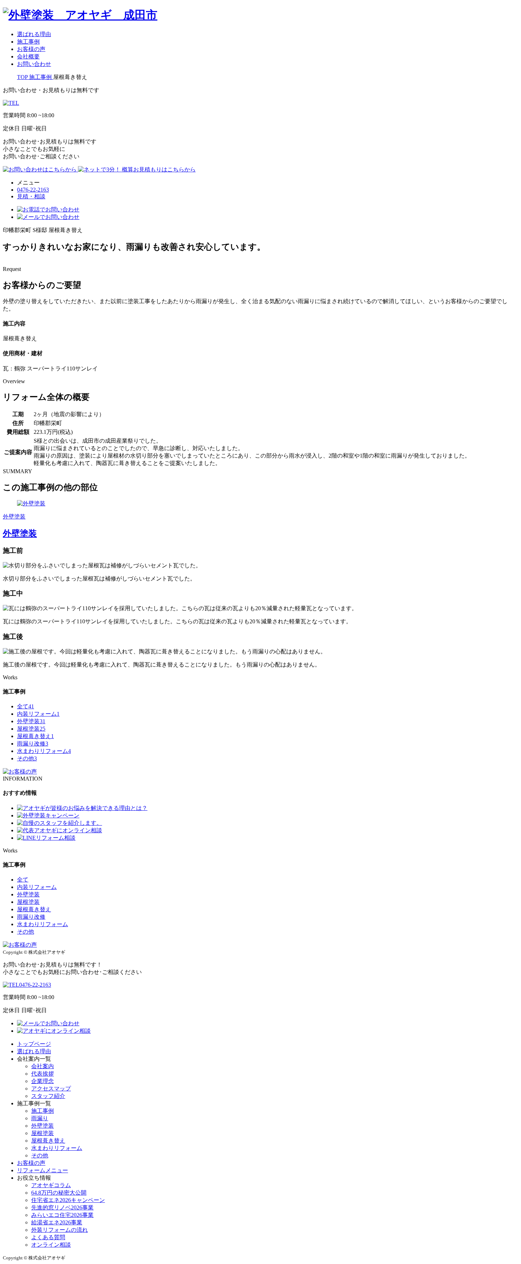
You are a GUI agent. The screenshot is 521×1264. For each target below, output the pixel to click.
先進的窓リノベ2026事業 (62, 1208)
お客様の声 (31, 49)
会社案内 (42, 1066)
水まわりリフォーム (44, 751)
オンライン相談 (51, 1245)
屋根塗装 (31, 729)
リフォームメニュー (42, 1170)
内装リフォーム (38, 714)
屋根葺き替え (35, 736)
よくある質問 (48, 1237)
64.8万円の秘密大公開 (58, 1193)
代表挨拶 (42, 1074)
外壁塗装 (31, 721)
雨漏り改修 (32, 744)
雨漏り (39, 1118)
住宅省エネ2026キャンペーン (68, 1200)
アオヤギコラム (51, 1185)
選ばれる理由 (34, 34)
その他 (27, 758)
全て (25, 706)
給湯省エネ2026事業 (56, 1222)
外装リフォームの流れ (59, 1230)
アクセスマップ (51, 1089)
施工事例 (28, 42)
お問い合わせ (34, 64)
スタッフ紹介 (48, 1096)
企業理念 (42, 1081)
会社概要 (28, 56)
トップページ (34, 1044)
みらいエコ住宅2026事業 (62, 1215)
